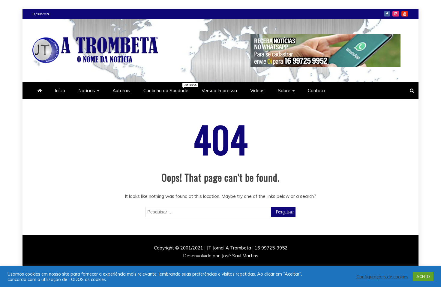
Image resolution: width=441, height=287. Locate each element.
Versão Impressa (219, 90)
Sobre (284, 90)
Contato (316, 90)
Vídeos (257, 90)
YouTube (404, 14)
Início (60, 90)
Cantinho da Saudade (168, 88)
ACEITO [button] (423, 276)
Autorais (121, 90)
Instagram (395, 14)
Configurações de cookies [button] (382, 276)
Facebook (387, 14)
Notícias (86, 90)
